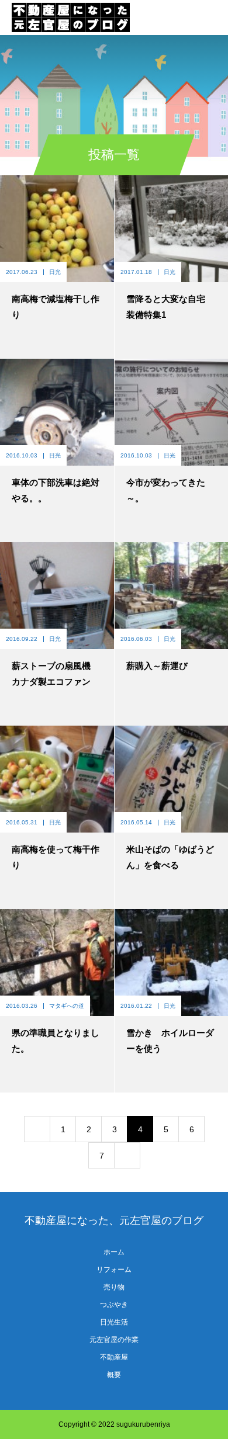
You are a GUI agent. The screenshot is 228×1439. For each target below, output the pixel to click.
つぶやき (114, 1305)
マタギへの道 (66, 1006)
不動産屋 (114, 1357)
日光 (55, 272)
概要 (114, 1375)
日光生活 (114, 1322)
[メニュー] (210, 17)
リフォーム (114, 1269)
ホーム (114, 1252)
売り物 (114, 1287)
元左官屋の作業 (114, 1340)
